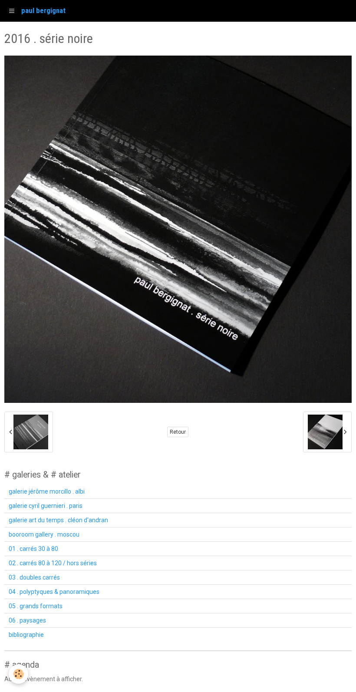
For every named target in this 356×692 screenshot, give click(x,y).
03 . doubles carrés (34, 577)
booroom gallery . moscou (44, 534)
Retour (178, 432)
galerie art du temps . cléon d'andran (58, 520)
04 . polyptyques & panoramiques (54, 591)
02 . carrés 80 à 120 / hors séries (53, 563)
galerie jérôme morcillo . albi (47, 491)
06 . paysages (27, 620)
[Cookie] (18, 674)
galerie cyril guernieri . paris (45, 505)
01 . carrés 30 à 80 (33, 548)
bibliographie (26, 634)
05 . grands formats (36, 606)
